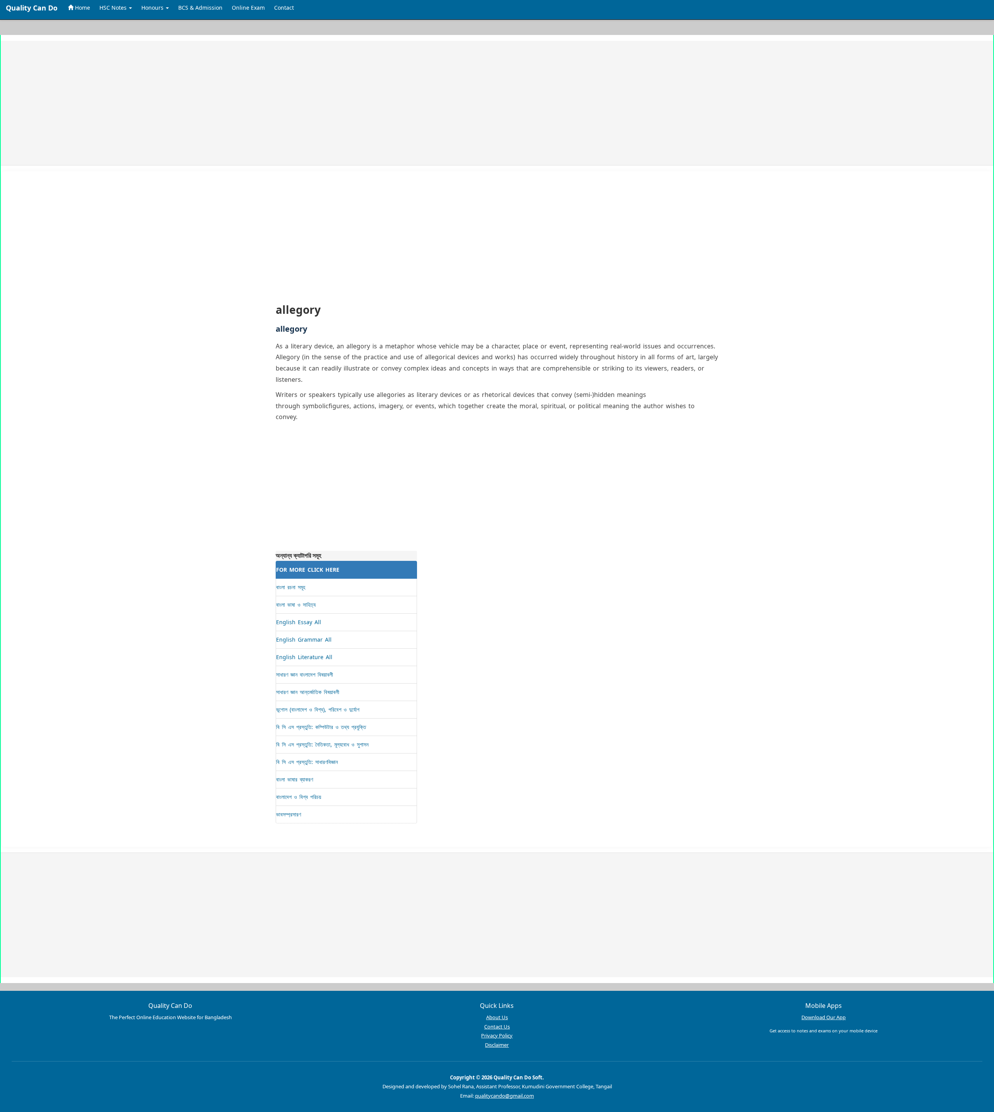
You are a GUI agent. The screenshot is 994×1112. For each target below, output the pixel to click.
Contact (284, 7)
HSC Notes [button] (113, 7)
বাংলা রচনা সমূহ (290, 587)
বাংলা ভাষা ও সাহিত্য (296, 604)
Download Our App (823, 1017)
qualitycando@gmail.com (504, 1095)
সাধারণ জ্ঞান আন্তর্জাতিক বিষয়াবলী (307, 692)
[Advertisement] (244, 103)
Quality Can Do (31, 7)
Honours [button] (153, 7)
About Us (497, 1017)
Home (81, 7)
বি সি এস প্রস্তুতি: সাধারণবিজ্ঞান (307, 762)
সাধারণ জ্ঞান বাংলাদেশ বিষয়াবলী (304, 674)
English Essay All (298, 622)
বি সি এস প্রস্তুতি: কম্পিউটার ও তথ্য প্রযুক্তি (321, 727)
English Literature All (304, 657)
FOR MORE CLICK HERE (307, 569)
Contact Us (497, 1026)
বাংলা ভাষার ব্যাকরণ (294, 779)
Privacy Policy (497, 1035)
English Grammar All (304, 639)
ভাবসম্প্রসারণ (288, 814)
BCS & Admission (200, 7)
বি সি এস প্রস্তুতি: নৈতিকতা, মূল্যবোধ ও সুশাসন (322, 744)
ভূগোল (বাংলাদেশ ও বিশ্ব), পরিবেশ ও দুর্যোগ (318, 709)
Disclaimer (497, 1044)
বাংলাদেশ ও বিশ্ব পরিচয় (298, 797)
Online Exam (248, 7)
